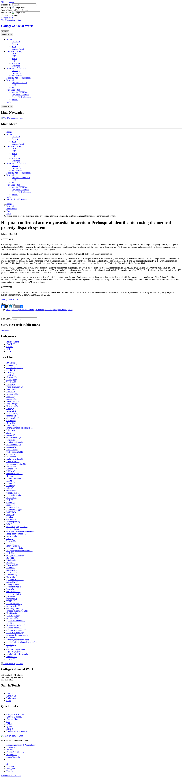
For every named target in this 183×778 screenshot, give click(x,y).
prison (10, 596)
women (11, 411)
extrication (12, 454)
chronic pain (13, 522)
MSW (14, 58)
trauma (10, 483)
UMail (9, 724)
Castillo (11, 420)
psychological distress (17, 654)
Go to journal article (9, 299)
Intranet (9, 729)
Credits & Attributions (15, 752)
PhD (14, 61)
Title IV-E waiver (15, 652)
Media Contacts (13, 757)
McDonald (12, 401)
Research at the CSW (21, 177)
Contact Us (11, 696)
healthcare (12, 413)
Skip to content (7, 2)
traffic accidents (14, 452)
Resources (16, 73)
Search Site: (6, 5)
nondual (11, 517)
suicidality (12, 582)
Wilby (10, 396)
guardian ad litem (15, 579)
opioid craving (14, 510)
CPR (10, 553)
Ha (9, 647)
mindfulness (13, 478)
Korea (10, 485)
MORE (11, 512)
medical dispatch (14, 367)
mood (10, 543)
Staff (14, 46)
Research (10, 80)
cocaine (11, 490)
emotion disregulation (17, 611)
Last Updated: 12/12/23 (11, 776)
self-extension (13, 591)
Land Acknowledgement (16, 731)
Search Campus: (8, 10)
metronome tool (14, 548)
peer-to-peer (13, 616)
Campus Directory (14, 717)
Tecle (10, 375)
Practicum (16, 63)
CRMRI (9, 346)
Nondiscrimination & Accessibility (21, 745)
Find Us (9, 693)
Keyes (10, 384)
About (9, 39)
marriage (11, 599)
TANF (10, 601)
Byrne (10, 577)
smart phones (13, 546)
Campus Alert (7, 18)
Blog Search (6, 319)
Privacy (9, 750)
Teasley (11, 382)
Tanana (11, 541)
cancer (10, 435)
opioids (11, 519)
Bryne (10, 423)
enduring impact (14, 608)
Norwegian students (16, 625)
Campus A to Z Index (15, 714)
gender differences (15, 620)
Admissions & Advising (16, 68)
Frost (10, 408)
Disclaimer (11, 747)
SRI (13, 87)
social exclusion (14, 459)
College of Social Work (17, 26)
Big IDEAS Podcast (20, 95)
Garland (11, 469)
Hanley (11, 466)
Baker (10, 514)
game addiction (14, 529)
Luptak (10, 392)
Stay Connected (13, 90)
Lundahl (11, 399)
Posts (8, 211)
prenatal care (13, 493)
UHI (9, 538)
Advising (16, 70)
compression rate (15, 555)
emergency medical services (19, 550)
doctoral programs (15, 649)
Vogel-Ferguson (14, 387)
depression (12, 637)
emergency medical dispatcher (20, 531)
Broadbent (40, 309)
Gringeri (11, 377)
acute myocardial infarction (23, 309)
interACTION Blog (20, 92)
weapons (11, 425)
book (10, 589)
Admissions (17, 75)
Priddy (10, 471)
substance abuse (14, 473)
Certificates (16, 66)
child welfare (13, 445)
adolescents (12, 457)
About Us (16, 42)
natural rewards (14, 603)
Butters (10, 563)
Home (9, 132)
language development (17, 635)
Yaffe (10, 372)
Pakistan (11, 572)
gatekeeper (12, 507)
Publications (11, 209)
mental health (13, 594)
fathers (10, 659)
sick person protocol (16, 534)
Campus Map (12, 719)
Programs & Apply (14, 51)
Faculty (15, 44)
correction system (15, 587)
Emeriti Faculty (18, 49)
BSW (14, 54)
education (12, 618)
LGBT (10, 481)
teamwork (12, 449)
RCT (10, 558)
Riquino (11, 476)
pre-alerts (11, 365)
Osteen (10, 502)
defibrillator (12, 440)
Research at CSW (19, 82)
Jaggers (11, 447)
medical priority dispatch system (58, 309)
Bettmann (12, 406)
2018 (8, 213)
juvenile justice (14, 628)
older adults (12, 418)
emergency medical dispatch (19, 428)
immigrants (12, 584)
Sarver (10, 567)
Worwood (12, 565)
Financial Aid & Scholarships (18, 78)
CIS (8, 721)
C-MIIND (10, 344)
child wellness (13, 437)
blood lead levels (15, 632)
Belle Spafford (12, 342)
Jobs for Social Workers (16, 199)
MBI (9, 524)
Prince (10, 430)
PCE (9, 500)
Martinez (11, 389)
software (11, 536)
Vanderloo (12, 656)
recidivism (12, 570)
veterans (11, 644)
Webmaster (11, 698)
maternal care (13, 495)
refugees (11, 416)
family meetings (14, 442)
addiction (11, 498)
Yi (8, 432)
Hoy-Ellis (12, 404)
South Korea (13, 461)
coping (10, 623)
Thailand (11, 575)
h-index (11, 560)
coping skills (13, 606)
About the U (11, 754)
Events (15, 99)
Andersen (12, 394)
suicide (10, 505)
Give (8, 102)
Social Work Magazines (22, 97)
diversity (11, 379)
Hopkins (11, 613)
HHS (14, 56)
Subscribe (5, 330)
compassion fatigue (16, 464)
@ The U (10, 726)
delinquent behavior (16, 630)
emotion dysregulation (17, 526)
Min (9, 488)
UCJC (14, 85)
